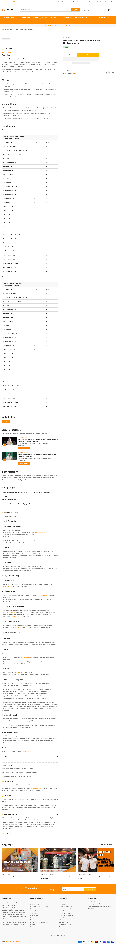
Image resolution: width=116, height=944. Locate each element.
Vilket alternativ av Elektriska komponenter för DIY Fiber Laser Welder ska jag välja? (27, 492)
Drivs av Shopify (17, 941)
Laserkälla (62, 911)
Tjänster (35, 17)
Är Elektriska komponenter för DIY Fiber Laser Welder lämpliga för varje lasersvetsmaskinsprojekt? (23, 498)
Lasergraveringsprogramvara (67, 915)
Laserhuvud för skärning (65, 913)
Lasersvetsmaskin (64, 904)
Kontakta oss (100, 1)
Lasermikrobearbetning (36, 927)
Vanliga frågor (34, 913)
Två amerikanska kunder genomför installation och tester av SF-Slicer (20, 877)
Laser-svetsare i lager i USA (8, 1)
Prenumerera (89, 889)
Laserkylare (62, 918)
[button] (81, 59)
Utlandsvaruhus (67, 17)
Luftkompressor (63, 920)
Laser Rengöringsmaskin (66, 906)
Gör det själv (54, 17)
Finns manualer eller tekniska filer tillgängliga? (16, 504)
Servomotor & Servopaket (66, 927)
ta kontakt (74, 73)
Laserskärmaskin (64, 902)
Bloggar (44, 17)
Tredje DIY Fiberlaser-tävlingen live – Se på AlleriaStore (58, 25)
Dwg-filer (5, 422)
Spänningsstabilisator (65, 924)
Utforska (17, 22)
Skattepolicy (92, 1)
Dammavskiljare (63, 922)
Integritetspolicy (34, 902)
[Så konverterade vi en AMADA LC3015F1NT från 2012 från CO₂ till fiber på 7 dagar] (58, 860)
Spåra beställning (103, 17)
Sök (76, 10)
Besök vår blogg (106, 844)
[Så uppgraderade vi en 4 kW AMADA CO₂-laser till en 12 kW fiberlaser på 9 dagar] (96, 860)
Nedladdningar (7, 22)
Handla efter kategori (8, 17)
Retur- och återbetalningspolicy (39, 906)
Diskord (102, 22)
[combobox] (50, 10)
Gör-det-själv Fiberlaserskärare (39, 922)
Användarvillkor (34, 904)
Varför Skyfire (34, 915)
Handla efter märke (24, 17)
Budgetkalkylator (35, 920)
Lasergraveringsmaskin (65, 909)
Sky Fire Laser (66, 37)
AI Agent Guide (34, 929)
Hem (3, 29)
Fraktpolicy (72, 1)
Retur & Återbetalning (63, 1)
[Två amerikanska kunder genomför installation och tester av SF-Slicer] (20, 860)
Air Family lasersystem (81, 17)
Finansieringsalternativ (82, 1)
